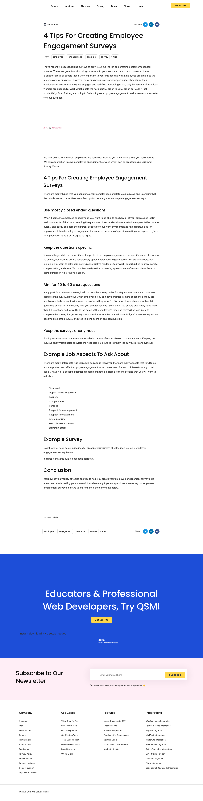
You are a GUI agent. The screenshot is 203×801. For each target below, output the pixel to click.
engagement (75, 56)
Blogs (127, 6)
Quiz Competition (69, 730)
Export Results (110, 725)
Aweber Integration (154, 758)
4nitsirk (55, 517)
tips (115, 56)
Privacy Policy (25, 754)
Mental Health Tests (70, 744)
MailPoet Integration (155, 735)
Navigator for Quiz (112, 749)
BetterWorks (57, 128)
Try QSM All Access (28, 772)
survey (104, 56)
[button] (145, 24)
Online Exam (67, 754)
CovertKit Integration (155, 754)
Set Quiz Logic (110, 740)
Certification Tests (69, 735)
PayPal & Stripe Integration (158, 725)
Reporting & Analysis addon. (69, 272)
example (91, 56)
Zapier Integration (154, 730)
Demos (54, 6)
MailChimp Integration (156, 744)
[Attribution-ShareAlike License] (79, 517)
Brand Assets (25, 730)
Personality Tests (69, 725)
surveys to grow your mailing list (96, 66)
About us (23, 721)
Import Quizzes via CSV (115, 721)
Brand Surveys (68, 749)
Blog (21, 725)
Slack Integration (153, 763)
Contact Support (26, 768)
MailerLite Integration (156, 740)
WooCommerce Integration (158, 721)
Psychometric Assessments (116, 735)
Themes (85, 6)
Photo (46, 128)
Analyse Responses (113, 730)
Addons (69, 6)
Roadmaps (24, 749)
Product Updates (27, 763)
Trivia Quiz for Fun (69, 721)
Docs (114, 6)
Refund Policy (25, 758)
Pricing (100, 6)
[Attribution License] (78, 142)
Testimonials (25, 740)
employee (58, 56)
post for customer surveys (64, 292)
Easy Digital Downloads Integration (162, 768)
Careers (22, 735)
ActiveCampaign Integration (159, 749)
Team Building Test (70, 740)
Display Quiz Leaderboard (116, 744)
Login (140, 6)
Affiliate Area (25, 744)
